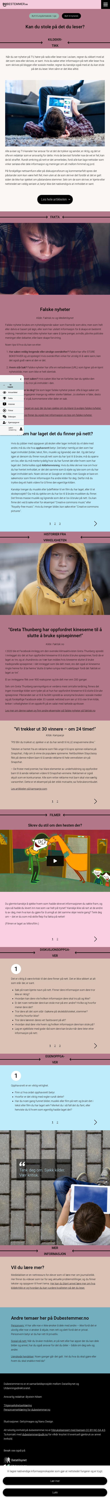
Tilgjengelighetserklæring (18, 1405)
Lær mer (55, 1480)
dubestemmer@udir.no (35, 1434)
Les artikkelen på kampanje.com (29, 788)
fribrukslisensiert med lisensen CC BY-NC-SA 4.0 (78, 1430)
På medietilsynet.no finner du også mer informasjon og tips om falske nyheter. (48, 415)
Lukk (55, 1492)
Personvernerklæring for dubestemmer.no (27, 1409)
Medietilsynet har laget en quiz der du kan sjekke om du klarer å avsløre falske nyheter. (53, 408)
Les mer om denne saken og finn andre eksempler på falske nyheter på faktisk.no (50, 710)
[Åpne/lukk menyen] (105, 4)
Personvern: (17, 1325)
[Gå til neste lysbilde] (95, 523)
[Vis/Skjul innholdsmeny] (12, 378)
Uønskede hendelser (22, 1356)
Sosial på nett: (19, 1340)
